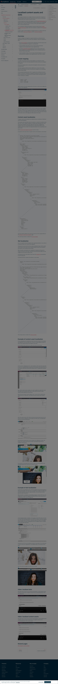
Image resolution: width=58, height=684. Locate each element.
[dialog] (29, 682)
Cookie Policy (18, 682)
